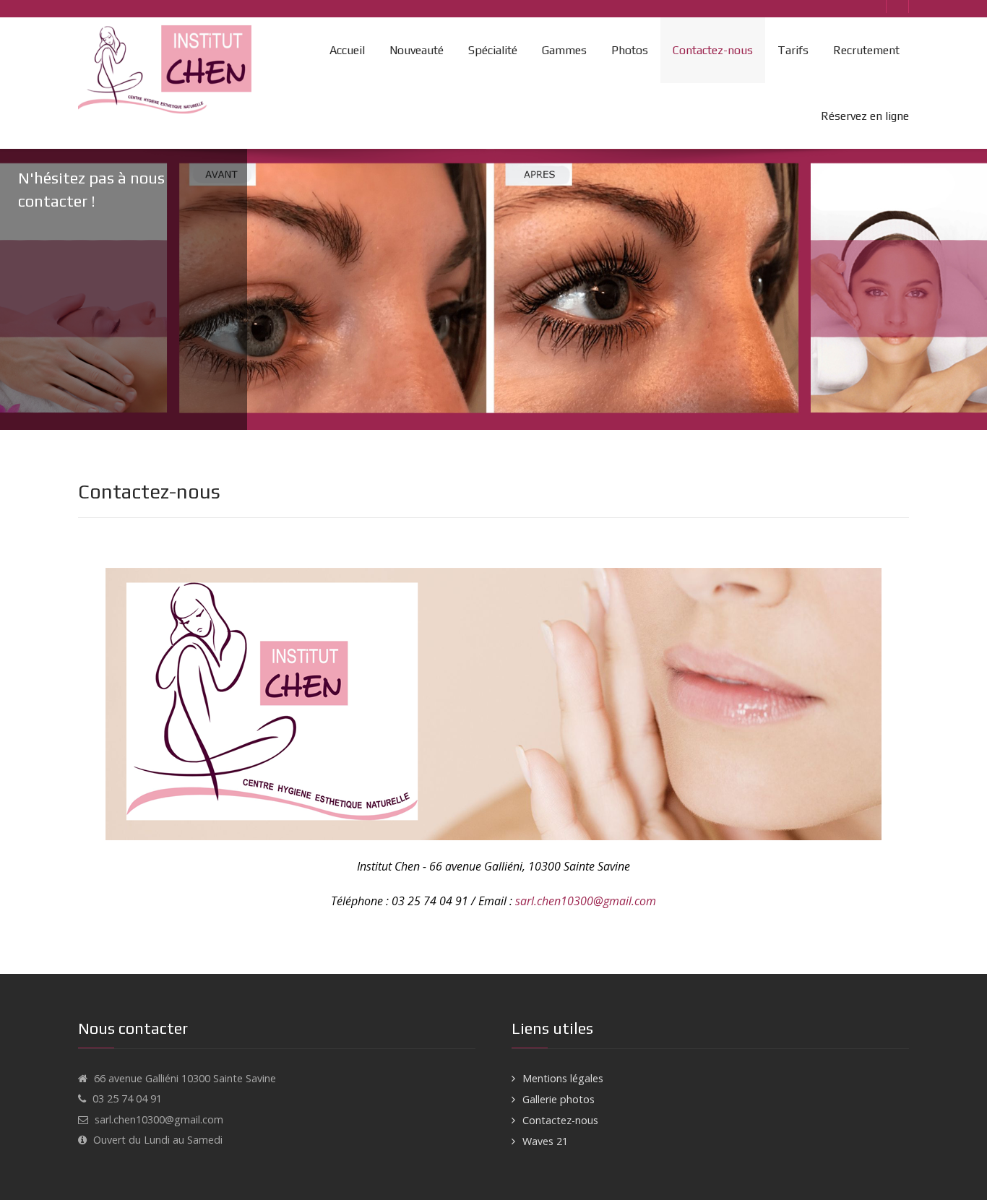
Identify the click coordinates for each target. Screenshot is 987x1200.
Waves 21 (545, 1141)
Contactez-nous (560, 1120)
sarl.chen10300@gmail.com (585, 901)
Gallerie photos (558, 1099)
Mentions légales (562, 1078)
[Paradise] (168, 70)
